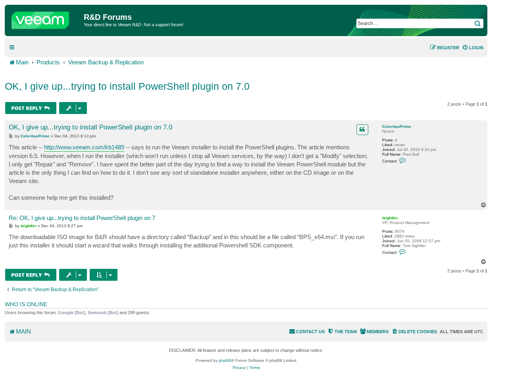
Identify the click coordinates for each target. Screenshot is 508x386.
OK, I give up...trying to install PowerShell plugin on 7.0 (127, 86)
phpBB (225, 360)
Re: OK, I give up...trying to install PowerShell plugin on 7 (82, 217)
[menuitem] (472, 47)
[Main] (45, 18)
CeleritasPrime (396, 126)
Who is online (26, 304)
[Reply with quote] (362, 129)
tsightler (390, 218)
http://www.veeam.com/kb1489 (84, 147)
